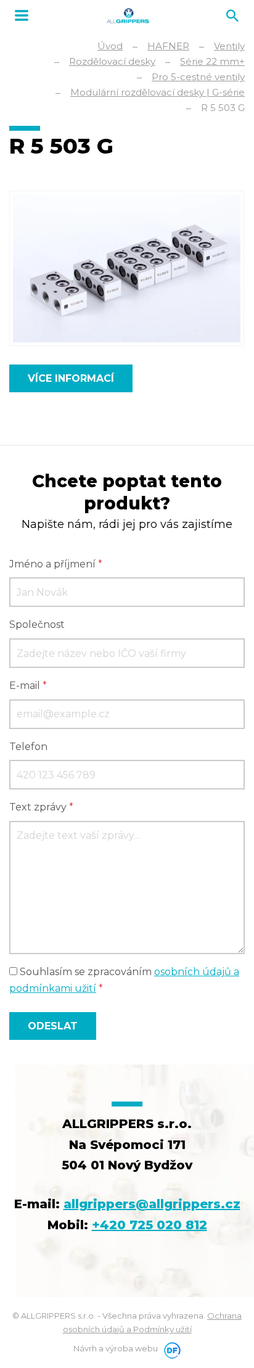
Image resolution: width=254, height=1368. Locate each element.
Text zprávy (41, 807)
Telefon (28, 746)
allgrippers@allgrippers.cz (151, 1204)
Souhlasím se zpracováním (124, 980)
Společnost (37, 624)
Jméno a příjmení (55, 564)
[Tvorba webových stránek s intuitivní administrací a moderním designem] (170, 1348)
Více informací (71, 378)
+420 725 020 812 (149, 1225)
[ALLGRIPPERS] (128, 15)
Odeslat (53, 1026)
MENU (21, 15)
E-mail (28, 685)
